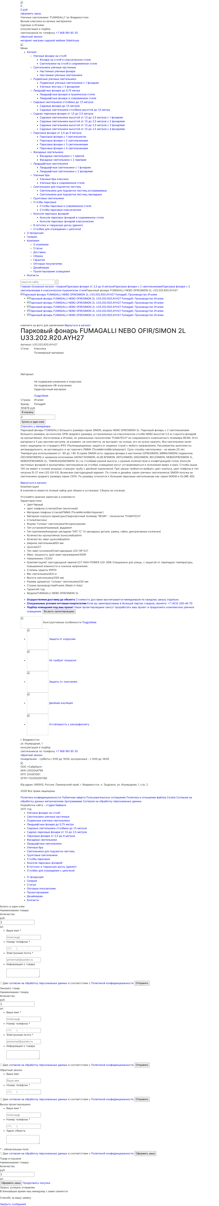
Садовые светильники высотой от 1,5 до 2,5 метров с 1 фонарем (81, 117)
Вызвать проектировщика (59, 611)
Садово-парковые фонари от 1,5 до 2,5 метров (63, 113)
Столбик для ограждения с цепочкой (57, 229)
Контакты (33, 275)
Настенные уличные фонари (57, 71)
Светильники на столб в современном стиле (68, 63)
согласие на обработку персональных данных (38, 983)
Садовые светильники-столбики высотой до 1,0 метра (75, 109)
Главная (26, 286)
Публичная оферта (73, 797)
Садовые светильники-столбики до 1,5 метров (63, 102)
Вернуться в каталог (78, 325)
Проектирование (38, 892)
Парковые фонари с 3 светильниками (64, 144)
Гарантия (39, 259)
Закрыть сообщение (13, 1204)
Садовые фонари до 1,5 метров (60, 105)
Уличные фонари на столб (49, 55)
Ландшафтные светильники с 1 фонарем (65, 167)
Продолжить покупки (36, 1183)
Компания (33, 240)
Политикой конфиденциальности (112, 983)
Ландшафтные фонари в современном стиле (68, 98)
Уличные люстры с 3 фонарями (60, 86)
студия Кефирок (56, 805)
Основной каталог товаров (48, 286)
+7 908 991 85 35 (67, 32)
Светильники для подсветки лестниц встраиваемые (73, 190)
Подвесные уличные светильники (54, 79)
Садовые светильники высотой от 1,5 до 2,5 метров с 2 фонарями (82, 121)
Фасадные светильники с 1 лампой (62, 155)
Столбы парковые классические (60, 209)
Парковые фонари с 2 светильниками (64, 140)
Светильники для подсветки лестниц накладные (71, 194)
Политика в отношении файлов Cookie (151, 797)
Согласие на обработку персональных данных (112, 801)
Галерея (32, 236)
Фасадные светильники (48, 152)
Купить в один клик (33, 421)
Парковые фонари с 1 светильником (63, 136)
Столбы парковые (44, 202)
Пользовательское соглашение (106, 797)
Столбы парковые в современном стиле (65, 206)
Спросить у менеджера (35, 426)
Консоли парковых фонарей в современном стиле (72, 217)
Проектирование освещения (51, 271)
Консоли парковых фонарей (51, 213)
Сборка (38, 256)
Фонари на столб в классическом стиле (65, 59)
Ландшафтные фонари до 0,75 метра (56, 90)
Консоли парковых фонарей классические (67, 221)
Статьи (37, 248)
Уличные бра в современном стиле (62, 182)
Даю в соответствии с (68, 983)
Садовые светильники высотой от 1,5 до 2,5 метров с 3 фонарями (82, 125)
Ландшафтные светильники (50, 163)
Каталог (32, 52)
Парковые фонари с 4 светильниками (64, 148)
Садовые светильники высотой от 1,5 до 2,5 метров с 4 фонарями (82, 129)
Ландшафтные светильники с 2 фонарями (66, 171)
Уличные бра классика (54, 179)
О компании (41, 244)
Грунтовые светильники (48, 198)
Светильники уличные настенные (54, 67)
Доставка (39, 252)
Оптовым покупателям (47, 263)
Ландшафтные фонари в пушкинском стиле (67, 94)
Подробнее (41, 395)
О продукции (35, 232)
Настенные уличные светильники (61, 75)
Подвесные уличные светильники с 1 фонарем (69, 82)
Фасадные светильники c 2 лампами (63, 159)
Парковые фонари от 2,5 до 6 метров (57, 132)
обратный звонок (31, 36)
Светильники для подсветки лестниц (57, 186)
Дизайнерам (41, 267)
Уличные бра (41, 175)
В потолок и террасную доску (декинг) (58, 225)
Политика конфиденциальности (41, 797)
